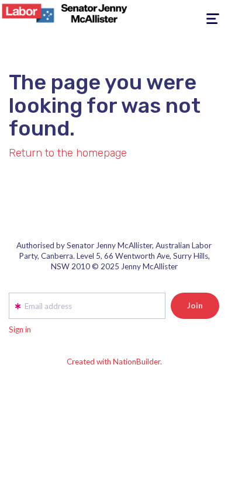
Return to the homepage (68, 153)
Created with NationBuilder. (114, 361)
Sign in (20, 329)
